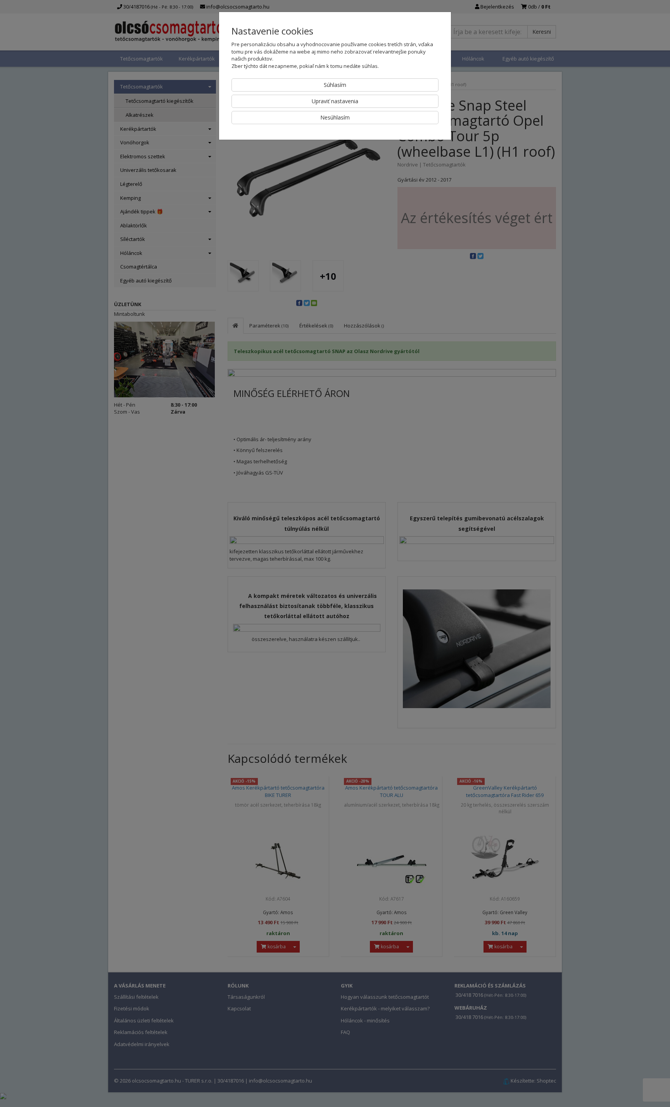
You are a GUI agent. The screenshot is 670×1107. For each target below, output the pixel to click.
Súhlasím (335, 84)
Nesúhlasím (335, 117)
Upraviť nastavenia (335, 101)
